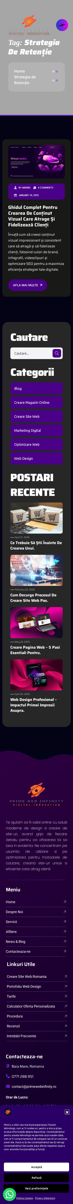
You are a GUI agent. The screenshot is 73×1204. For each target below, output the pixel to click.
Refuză (36, 1177)
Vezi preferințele (36, 1188)
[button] (67, 1112)
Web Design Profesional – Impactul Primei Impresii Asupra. (33, 705)
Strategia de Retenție (25, 80)
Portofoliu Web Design (24, 986)
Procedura (15, 1016)
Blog (18, 388)
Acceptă (36, 1167)
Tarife (11, 996)
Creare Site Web (27, 416)
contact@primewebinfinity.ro (34, 1086)
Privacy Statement (45, 1198)
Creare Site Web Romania (27, 977)
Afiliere (11, 932)
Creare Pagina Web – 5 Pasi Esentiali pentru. (35, 650)
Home (20, 71)
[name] (29, 25)
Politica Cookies (24, 1198)
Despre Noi (14, 912)
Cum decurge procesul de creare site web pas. (33, 598)
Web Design (23, 458)
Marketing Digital (27, 430)
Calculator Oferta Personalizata (31, 1006)
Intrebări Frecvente (21, 1036)
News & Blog (15, 942)
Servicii (11, 922)
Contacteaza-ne (18, 951)
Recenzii (13, 1026)
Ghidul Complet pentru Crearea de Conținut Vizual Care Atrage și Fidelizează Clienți (32, 216)
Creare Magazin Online (31, 402)
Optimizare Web (27, 444)
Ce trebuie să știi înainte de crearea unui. (36, 545)
